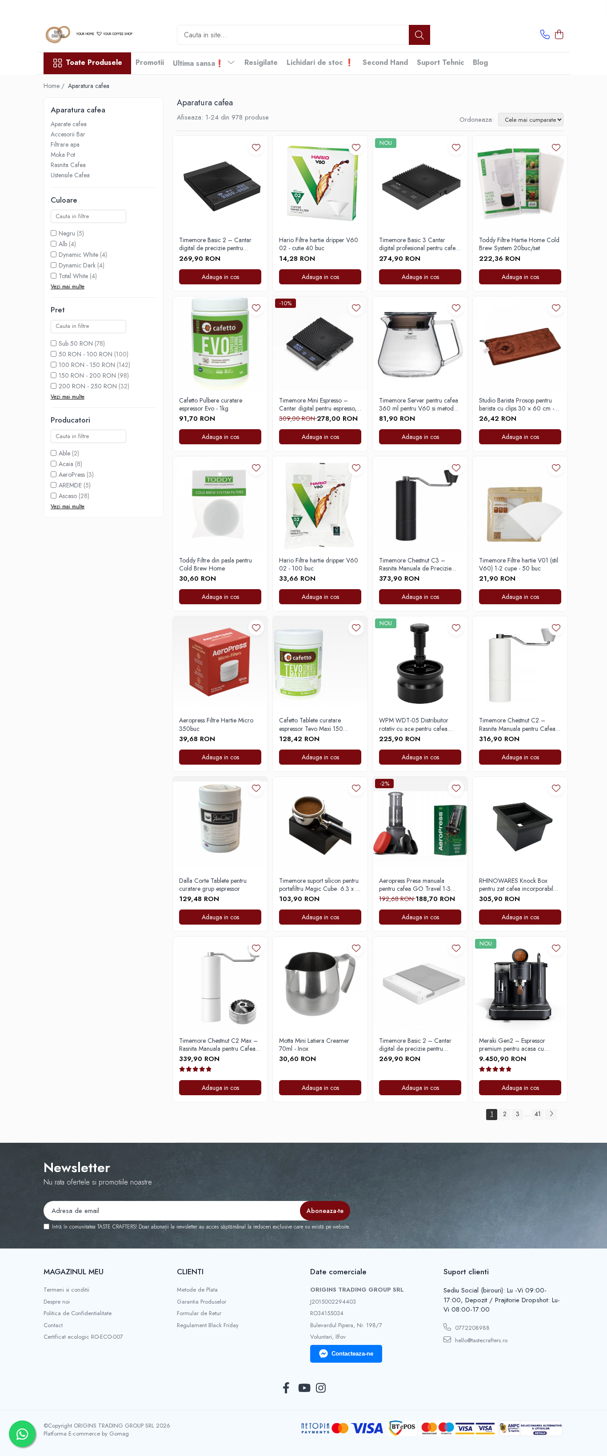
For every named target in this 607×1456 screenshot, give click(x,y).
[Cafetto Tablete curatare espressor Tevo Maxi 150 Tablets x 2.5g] (320, 663)
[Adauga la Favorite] (256, 147)
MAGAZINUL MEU (74, 1271)
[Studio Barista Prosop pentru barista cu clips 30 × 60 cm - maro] (520, 343)
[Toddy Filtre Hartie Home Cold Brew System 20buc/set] (520, 183)
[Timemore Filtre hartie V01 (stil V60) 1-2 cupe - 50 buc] (520, 503)
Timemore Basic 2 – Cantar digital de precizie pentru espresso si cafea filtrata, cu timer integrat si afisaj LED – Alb (420, 1045)
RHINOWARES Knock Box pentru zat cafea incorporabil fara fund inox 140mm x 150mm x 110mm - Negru (516, 885)
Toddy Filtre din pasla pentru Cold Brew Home (215, 564)
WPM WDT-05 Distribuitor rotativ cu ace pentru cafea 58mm (413, 724)
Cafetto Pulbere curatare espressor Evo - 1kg (210, 404)
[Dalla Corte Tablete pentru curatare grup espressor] (220, 824)
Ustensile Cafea (70, 175)
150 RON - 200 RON (87, 375)
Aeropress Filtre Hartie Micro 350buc (216, 724)
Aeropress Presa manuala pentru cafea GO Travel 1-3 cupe (415, 885)
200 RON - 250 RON (88, 386)
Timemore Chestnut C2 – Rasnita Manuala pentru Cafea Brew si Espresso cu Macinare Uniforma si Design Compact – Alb (519, 724)
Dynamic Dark (77, 265)
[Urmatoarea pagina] (551, 1114)
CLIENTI (190, 1271)
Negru (67, 233)
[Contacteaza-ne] (545, 35)
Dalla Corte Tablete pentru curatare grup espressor (213, 885)
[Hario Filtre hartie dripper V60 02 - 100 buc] (320, 503)
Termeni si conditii (66, 1290)
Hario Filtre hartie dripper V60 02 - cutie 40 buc (318, 244)
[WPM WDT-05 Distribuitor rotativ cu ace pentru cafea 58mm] (420, 663)
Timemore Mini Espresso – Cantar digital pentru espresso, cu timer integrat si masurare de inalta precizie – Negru (319, 404)
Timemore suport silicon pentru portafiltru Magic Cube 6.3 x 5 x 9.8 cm (319, 885)
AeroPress (72, 474)
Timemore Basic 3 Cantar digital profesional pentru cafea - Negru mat (419, 244)
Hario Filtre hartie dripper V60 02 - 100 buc (318, 564)
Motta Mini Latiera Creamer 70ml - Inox (314, 1045)
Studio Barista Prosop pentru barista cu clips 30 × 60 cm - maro (516, 404)
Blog (480, 62)
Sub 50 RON (76, 343)
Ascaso (68, 495)
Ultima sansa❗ (199, 63)
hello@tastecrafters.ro (480, 1340)
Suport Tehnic (440, 62)
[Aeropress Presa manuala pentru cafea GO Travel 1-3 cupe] (420, 824)
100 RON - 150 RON (87, 364)
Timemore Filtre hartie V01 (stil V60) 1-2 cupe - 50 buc (518, 564)
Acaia (66, 463)
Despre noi (57, 1302)
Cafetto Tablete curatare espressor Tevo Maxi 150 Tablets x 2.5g (311, 724)
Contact (53, 1325)
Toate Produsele (94, 63)
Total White (73, 275)
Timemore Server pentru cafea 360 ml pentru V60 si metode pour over (418, 404)
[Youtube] (303, 1388)
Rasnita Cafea (68, 164)
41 (538, 1113)
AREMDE (70, 485)
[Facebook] (286, 1388)
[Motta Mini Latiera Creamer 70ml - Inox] (320, 984)
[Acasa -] (88, 34)
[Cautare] (419, 35)
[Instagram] (321, 1388)
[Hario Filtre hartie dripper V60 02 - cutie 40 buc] (320, 183)
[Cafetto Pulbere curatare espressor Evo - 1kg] (220, 343)
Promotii (150, 62)
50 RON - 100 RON (85, 354)
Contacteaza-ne (352, 1353)
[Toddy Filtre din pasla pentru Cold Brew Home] (220, 503)
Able (64, 453)
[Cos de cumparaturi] (558, 35)
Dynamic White (78, 254)
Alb (63, 243)
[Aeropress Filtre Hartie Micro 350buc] (220, 663)
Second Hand (385, 62)
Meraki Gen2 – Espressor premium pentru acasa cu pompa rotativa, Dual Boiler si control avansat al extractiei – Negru (517, 1045)
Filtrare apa (65, 144)
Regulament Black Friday (208, 1325)
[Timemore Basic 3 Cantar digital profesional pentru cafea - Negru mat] (420, 183)
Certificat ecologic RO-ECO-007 (83, 1337)
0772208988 (471, 1328)
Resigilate (261, 62)
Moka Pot (63, 154)
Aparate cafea (69, 124)
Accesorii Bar (68, 134)
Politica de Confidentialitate (78, 1313)
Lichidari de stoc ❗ (320, 62)
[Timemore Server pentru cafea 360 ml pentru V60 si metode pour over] (420, 343)
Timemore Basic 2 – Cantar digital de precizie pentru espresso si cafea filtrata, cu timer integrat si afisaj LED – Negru (215, 244)
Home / (55, 85)
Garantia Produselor (201, 1302)
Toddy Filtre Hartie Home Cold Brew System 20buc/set (519, 244)
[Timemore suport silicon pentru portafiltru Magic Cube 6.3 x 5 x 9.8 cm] (320, 824)
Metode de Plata (197, 1290)
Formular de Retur (199, 1313)
